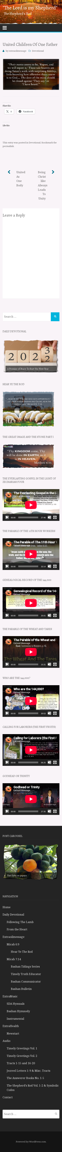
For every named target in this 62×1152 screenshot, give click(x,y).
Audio (6, 1041)
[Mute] (49, 517)
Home (7, 907)
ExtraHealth (11, 1026)
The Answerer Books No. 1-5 (25, 1078)
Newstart (13, 1033)
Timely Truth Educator (26, 974)
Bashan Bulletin (21, 989)
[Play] (7, 517)
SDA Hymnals (15, 1004)
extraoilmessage (17, 50)
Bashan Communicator (26, 981)
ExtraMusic (10, 996)
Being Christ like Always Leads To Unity (42, 185)
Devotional (38, 50)
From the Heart (17, 929)
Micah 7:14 (14, 959)
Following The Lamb (20, 922)
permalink (8, 146)
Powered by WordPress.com (31, 1141)
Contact (8, 1097)
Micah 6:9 (13, 944)
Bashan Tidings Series (25, 966)
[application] (31, 505)
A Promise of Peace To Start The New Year (28, 368)
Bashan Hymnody (18, 1011)
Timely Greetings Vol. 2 (22, 1056)
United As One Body (20, 178)
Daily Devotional (13, 914)
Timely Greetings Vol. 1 (22, 1048)
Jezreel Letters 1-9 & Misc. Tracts (28, 1071)
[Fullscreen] (55, 517)
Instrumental (15, 1019)
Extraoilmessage (13, 937)
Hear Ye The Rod (22, 952)
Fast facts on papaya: (17, 875)
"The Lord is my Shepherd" (30, 7)
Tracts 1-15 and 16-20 (21, 1063)
